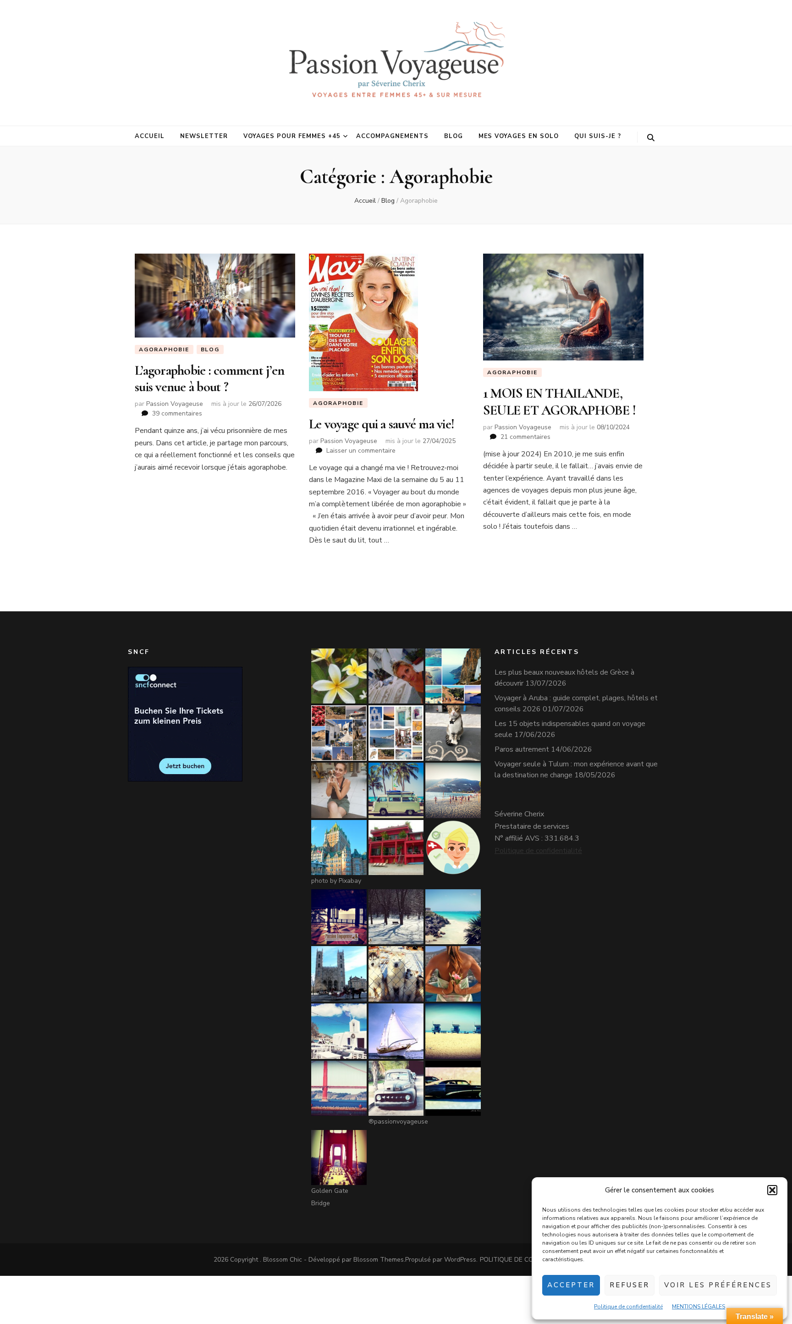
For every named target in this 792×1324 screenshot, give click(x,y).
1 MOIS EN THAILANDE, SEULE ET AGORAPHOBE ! (559, 401)
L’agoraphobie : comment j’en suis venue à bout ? (209, 378)
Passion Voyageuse (174, 403)
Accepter (571, 1285)
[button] (772, 1190)
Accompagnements (392, 136)
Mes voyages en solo (518, 136)
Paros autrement (522, 749)
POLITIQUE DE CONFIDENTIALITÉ (529, 1259)
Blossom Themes (378, 1259)
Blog (453, 136)
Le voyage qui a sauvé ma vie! (381, 423)
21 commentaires (525, 436)
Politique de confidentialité (628, 1306)
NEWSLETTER (204, 136)
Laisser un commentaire (361, 450)
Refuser (629, 1285)
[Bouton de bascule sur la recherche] (650, 138)
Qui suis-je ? (597, 136)
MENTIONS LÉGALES (698, 1306)
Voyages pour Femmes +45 (292, 136)
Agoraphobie (164, 349)
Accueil (150, 136)
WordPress (460, 1259)
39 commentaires (177, 413)
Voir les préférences (718, 1285)
